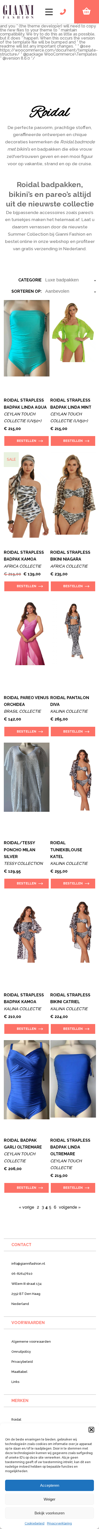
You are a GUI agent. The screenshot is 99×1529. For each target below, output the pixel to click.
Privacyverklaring (59, 1523)
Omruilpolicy (21, 1351)
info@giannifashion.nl (28, 1263)
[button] (91, 1429)
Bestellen (26, 441)
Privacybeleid (22, 1362)
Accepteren (49, 1485)
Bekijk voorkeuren (49, 1513)
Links (15, 1382)
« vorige (26, 1207)
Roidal (16, 1419)
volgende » (70, 1207)
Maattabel (19, 1372)
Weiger (49, 1499)
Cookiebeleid (34, 1523)
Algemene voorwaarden (31, 1341)
